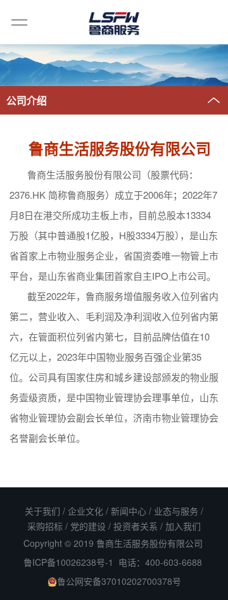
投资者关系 (135, 526)
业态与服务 (176, 510)
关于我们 (42, 510)
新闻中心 (128, 510)
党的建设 (88, 526)
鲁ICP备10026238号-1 (68, 562)
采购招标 (45, 526)
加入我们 (183, 526)
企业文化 (85, 510)
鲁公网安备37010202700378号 (119, 581)
